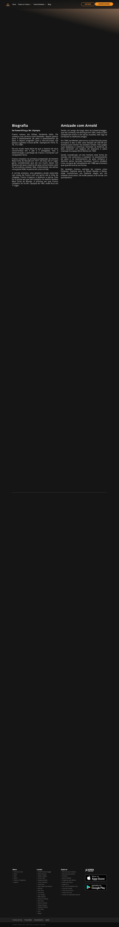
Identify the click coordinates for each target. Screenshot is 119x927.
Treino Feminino (38, 4)
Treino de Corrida (67, 888)
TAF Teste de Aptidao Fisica (70, 886)
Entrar (15, 874)
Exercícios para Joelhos (68, 874)
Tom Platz (41, 909)
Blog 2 (40, 913)
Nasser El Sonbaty (43, 899)
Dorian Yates (41, 878)
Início (14, 4)
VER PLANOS (59, 832)
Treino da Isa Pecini (67, 890)
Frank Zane (41, 884)
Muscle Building (66, 878)
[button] (15, 726)
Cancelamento (38, 920)
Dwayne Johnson (42, 880)
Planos (16, 878)
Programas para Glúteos (69, 880)
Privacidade (28, 920)
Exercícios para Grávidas (69, 872)
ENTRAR (88, 4)
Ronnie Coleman (42, 903)
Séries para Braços (67, 882)
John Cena (41, 890)
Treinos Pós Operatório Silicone (71, 895)
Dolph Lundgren (42, 876)
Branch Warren (42, 874)
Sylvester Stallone (43, 907)
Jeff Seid (40, 888)
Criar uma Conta (18, 872)
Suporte (16, 882)
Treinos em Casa (67, 892)
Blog (49, 4)
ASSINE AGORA (104, 4)
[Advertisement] (84, 95)
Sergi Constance (42, 905)
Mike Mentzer (42, 897)
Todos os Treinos (24, 4)
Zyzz (39, 911)
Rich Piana (41, 901)
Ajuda (47, 920)
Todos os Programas (20, 880)
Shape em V (65, 884)
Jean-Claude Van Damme (45, 886)
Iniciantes (64, 876)
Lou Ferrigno (41, 895)
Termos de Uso (17, 920)
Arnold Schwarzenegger (44, 872)
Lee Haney (41, 892)
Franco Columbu (42, 882)
